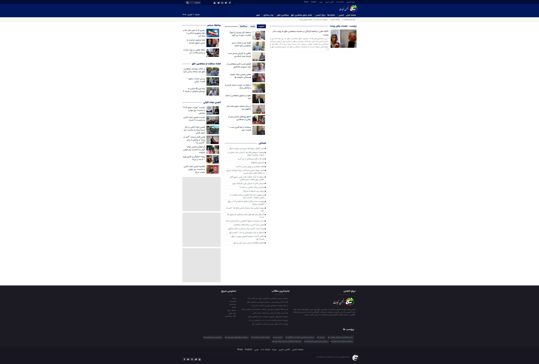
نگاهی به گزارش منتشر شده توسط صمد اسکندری (239, 55)
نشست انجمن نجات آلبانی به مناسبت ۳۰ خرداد (194, 119)
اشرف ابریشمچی (230, 316)
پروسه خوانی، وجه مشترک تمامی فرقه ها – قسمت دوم (245, 209)
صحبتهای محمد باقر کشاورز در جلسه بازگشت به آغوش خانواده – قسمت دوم (247, 196)
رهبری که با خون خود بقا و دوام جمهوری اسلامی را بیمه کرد (194, 33)
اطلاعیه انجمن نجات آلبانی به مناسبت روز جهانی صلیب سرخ (194, 169)
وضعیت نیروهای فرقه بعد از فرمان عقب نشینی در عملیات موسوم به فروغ (246, 154)
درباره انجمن (350, 2)
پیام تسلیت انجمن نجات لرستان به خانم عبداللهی (246, 228)
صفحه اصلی (351, 15)
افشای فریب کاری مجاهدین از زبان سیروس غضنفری (239, 65)
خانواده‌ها (331, 15)
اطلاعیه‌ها (233, 301)
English (314, 2)
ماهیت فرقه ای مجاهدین (261, 337)
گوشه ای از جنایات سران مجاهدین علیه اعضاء (241, 44)
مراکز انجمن (320, 15)
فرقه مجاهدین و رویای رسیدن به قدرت (250, 166)
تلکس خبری (329, 2)
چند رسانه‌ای (268, 15)
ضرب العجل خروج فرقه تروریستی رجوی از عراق (246, 148)
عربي (321, 2)
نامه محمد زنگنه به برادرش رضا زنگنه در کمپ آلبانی (270, 313)
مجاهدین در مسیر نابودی (213, 337)
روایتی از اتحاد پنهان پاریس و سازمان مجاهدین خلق (270, 324)
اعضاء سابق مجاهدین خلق (301, 15)
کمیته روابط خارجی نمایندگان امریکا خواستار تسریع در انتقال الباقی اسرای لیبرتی (245, 171)
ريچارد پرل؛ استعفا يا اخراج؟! (253, 191)
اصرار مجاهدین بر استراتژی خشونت (341, 337)
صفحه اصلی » (335, 19)
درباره (274, 349)
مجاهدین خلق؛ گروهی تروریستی (237, 337)
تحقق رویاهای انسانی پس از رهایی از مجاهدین (239, 118)
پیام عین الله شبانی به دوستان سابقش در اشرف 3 (194, 90)
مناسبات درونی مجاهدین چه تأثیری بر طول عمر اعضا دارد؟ (268, 298)
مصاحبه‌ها (232, 304)
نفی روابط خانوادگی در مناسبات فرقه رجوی (287, 341)
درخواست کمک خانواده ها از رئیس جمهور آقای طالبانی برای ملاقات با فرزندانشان (247, 178)
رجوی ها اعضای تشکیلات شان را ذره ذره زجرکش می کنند (269, 320)
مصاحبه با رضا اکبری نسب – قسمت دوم (239, 128)
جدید (253, 26)
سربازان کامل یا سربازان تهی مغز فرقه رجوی (248, 183)
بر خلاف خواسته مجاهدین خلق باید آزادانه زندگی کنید (194, 70)
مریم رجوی (232, 313)
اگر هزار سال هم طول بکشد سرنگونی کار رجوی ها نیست (245, 216)
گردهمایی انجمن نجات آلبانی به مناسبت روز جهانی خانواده (194, 149)
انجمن (341, 15)
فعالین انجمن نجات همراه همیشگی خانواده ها (240, 76)
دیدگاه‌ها (243, 26)
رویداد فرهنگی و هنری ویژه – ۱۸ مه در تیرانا (194, 158)
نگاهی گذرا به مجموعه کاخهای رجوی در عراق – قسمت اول (247, 238)
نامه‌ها (234, 307)
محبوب (261, 26)
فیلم (258, 15)
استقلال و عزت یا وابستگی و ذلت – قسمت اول (246, 232)
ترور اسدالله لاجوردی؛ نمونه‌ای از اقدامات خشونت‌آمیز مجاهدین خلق (265, 309)
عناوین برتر (278, 337)
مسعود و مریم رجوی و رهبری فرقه (317, 341)
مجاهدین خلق (283, 15)
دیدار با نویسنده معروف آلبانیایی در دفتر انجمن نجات (245, 221)
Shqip (306, 2)
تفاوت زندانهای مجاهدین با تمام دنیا (238, 97)
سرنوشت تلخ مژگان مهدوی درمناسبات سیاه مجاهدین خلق (268, 316)
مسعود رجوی (231, 310)
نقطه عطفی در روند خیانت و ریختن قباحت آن (194, 51)
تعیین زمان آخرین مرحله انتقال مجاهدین (248, 225)
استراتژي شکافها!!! (257, 162)
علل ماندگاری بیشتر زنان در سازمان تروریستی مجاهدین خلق (268, 302)
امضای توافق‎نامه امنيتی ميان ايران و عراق (249, 243)
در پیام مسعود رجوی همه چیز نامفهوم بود (239, 107)
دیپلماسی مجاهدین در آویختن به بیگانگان (300, 337)
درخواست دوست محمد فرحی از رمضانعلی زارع (238, 86)
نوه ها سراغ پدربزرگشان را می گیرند (251, 159)
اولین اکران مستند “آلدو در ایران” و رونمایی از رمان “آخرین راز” (194, 140)
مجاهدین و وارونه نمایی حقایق (342, 341)
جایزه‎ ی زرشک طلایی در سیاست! (251, 187)
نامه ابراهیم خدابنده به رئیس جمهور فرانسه (196, 41)
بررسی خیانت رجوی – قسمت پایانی (196, 80)
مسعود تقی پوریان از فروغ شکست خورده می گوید (240, 34)
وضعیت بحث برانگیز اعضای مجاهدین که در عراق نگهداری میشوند (246, 203)
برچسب (321, 337)
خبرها (234, 298)
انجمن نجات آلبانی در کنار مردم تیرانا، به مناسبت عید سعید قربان (194, 130)
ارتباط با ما (340, 2)
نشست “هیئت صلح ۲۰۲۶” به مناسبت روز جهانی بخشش (194, 110)
